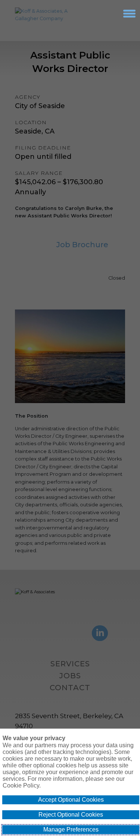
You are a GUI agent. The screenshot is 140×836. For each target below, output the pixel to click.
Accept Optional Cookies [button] (71, 799)
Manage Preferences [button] (71, 829)
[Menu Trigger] (129, 13)
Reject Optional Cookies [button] (70, 814)
